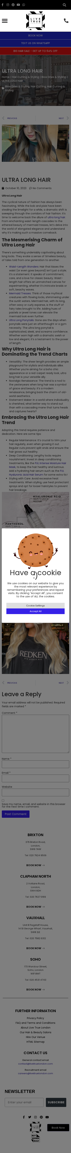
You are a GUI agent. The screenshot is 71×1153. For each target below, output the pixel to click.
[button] (4, 20)
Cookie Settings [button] (35, 605)
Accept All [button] (36, 611)
